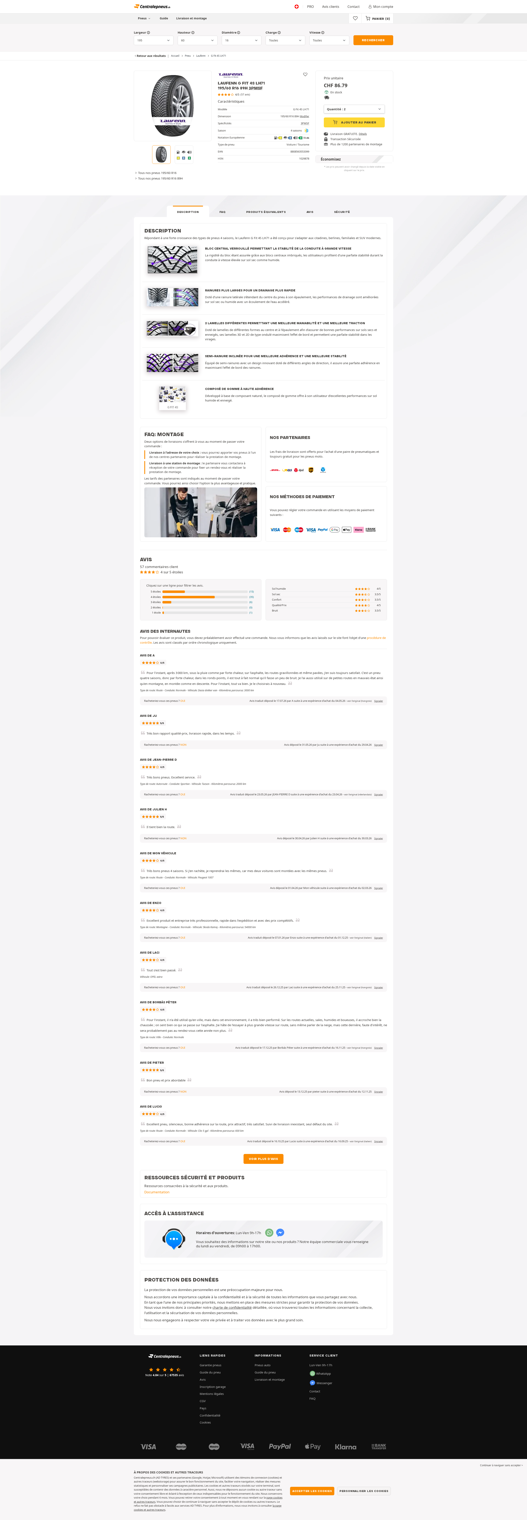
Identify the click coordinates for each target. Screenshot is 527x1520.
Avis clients (330, 6)
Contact (353, 6)
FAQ (222, 212)
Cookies (205, 1422)
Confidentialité (210, 1415)
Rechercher (373, 40)
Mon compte (383, 6)
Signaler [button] (378, 701)
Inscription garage (213, 1387)
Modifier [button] (304, 116)
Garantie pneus (210, 1365)
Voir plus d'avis (263, 1159)
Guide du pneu (210, 1372)
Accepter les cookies (312, 1491)
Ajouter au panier (358, 122)
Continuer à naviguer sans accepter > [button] (501, 1465)
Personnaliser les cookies (363, 1491)
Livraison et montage (191, 18)
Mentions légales (212, 1394)
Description (188, 212)
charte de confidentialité (232, 1307)
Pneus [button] (142, 18)
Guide (164, 18)
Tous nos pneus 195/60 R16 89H (160, 178)
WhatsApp (323, 1373)
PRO (310, 6)
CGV (203, 1401)
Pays (203, 1408)
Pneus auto (262, 1365)
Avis (310, 212)
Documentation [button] (156, 1192)
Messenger (324, 1383)
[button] (200, 592)
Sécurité (342, 212)
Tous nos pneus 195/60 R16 (157, 173)
